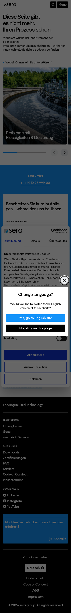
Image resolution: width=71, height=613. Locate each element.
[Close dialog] (64, 280)
